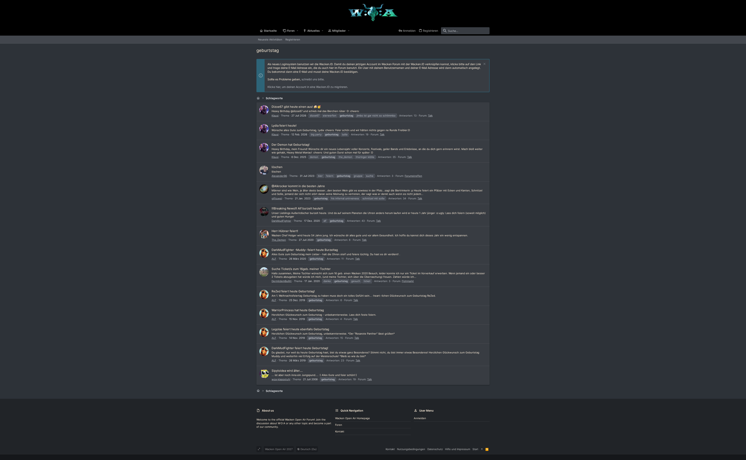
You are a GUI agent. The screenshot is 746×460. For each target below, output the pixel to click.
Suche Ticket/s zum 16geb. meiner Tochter (301, 269)
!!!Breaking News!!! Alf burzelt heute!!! (297, 208)
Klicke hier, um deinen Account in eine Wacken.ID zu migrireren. (308, 86)
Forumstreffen (413, 175)
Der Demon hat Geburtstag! (290, 144)
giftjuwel (277, 198)
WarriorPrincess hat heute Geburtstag (298, 310)
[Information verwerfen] (484, 64)
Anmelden (420, 418)
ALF (274, 258)
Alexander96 (279, 175)
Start (475, 449)
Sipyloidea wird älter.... (287, 370)
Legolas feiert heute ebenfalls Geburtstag (300, 329)
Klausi (275, 115)
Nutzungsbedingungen (411, 449)
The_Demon (279, 239)
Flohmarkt (408, 281)
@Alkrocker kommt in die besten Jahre (298, 186)
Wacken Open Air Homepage (352, 418)
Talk (430, 115)
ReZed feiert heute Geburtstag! (293, 291)
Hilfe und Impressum (457, 449)
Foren (338, 424)
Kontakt (339, 431)
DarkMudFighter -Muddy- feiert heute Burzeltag (305, 250)
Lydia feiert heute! (284, 125)
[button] (297, 30)
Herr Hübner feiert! (285, 231)
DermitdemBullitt (282, 281)
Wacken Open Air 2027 (279, 449)
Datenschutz (435, 449)
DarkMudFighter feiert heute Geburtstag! (300, 348)
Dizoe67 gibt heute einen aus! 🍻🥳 (296, 107)
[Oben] (481, 449)
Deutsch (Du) (308, 449)
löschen (277, 167)
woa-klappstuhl (281, 379)
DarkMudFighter (281, 220)
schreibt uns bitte (313, 79)
